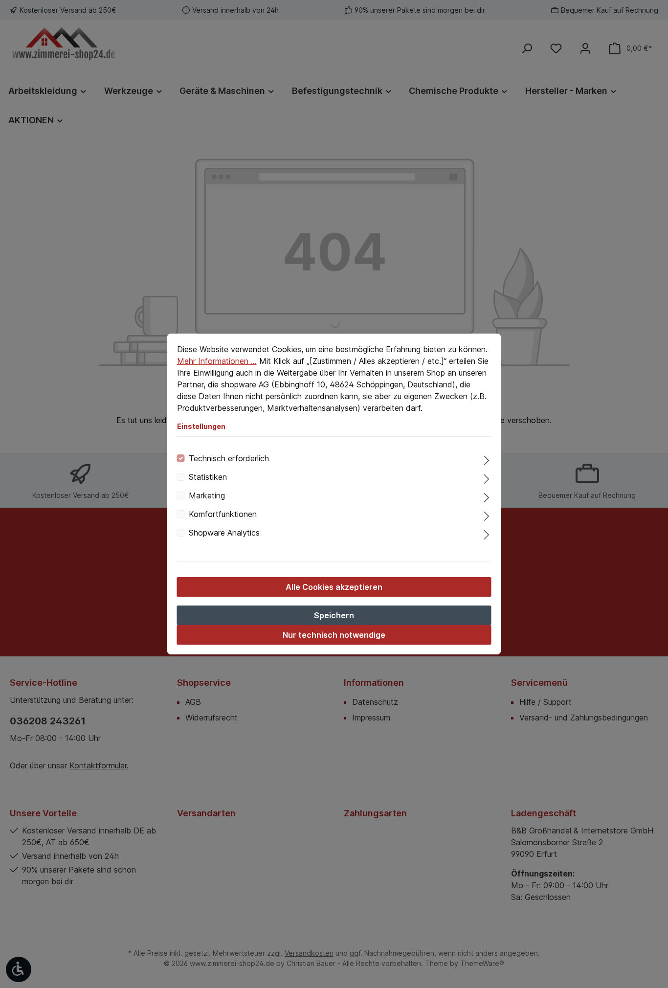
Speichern (334, 615)
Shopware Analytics (224, 533)
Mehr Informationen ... (217, 361)
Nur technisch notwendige (334, 635)
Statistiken (208, 477)
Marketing (207, 495)
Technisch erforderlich (229, 458)
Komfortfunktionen (223, 514)
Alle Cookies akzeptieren (334, 587)
